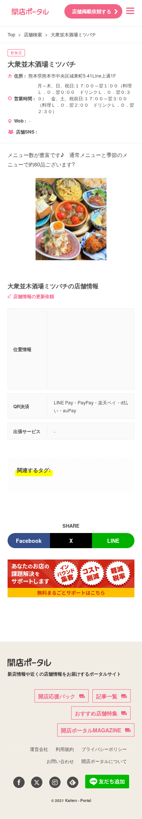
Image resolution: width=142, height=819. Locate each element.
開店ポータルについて (104, 761)
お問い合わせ (60, 761)
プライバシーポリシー (104, 749)
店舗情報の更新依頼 (33, 296)
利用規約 (65, 749)
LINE (113, 540)
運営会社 (39, 749)
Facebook (29, 540)
